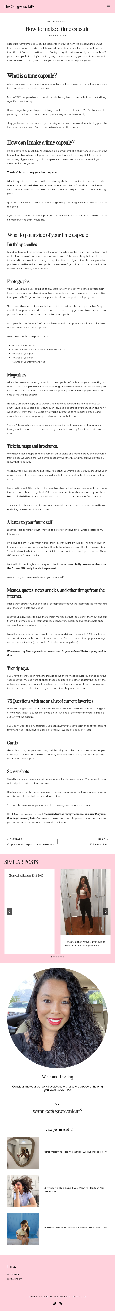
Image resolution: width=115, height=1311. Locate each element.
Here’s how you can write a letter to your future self (35, 577)
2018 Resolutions (99, 842)
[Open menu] (108, 6)
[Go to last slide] (9, 911)
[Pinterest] (61, 1303)
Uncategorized (57, 21)
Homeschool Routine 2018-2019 (26, 875)
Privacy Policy (14, 1278)
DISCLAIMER (13, 1274)
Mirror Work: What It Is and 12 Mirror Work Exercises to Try (75, 1151)
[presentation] (85, 902)
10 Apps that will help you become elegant (30, 842)
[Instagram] (54, 1303)
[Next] (105, 911)
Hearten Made (79, 1297)
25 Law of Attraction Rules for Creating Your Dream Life (75, 1227)
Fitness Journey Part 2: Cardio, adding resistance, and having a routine (85, 943)
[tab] (51, 956)
